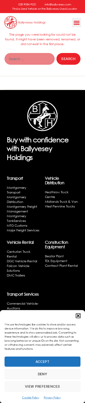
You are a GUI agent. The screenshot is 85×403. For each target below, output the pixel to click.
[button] (78, 315)
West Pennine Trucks (60, 206)
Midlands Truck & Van (61, 201)
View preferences (42, 386)
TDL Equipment (56, 261)
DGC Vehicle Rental (22, 261)
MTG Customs (17, 225)
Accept (43, 361)
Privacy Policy (52, 397)
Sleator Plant (54, 256)
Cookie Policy (30, 397)
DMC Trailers (16, 275)
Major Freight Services (23, 230)
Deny (42, 374)
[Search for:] (29, 60)
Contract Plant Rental (61, 265)
